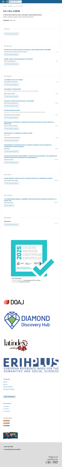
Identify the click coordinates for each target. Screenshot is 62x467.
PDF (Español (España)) (12, 34)
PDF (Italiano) (9, 205)
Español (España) (8, 387)
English (5, 382)
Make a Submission (9, 396)
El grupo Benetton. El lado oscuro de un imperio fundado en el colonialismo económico (28, 178)
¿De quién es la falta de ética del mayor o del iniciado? (19, 101)
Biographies (7, 221)
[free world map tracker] (10, 439)
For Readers (6, 406)
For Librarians (6, 411)
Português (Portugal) (9, 389)
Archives (10, 6)
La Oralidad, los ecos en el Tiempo (13, 79)
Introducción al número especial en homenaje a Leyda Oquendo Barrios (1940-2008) (27, 49)
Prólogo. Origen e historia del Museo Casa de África (18, 59)
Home (4, 6)
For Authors (6, 408)
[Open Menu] (3, 1)
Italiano (5, 384)
